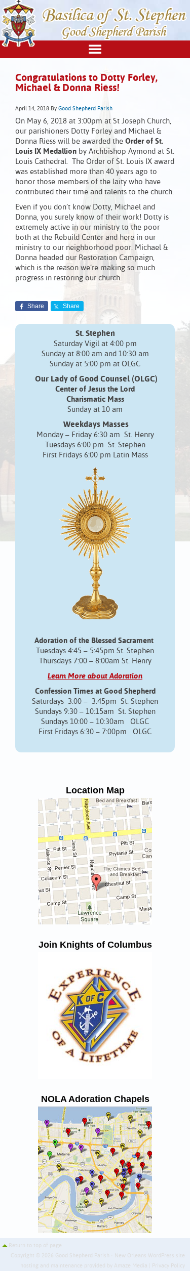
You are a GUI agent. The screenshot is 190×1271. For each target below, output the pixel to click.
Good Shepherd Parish (85, 109)
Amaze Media (130, 1266)
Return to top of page (35, 1246)
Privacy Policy (168, 1266)
